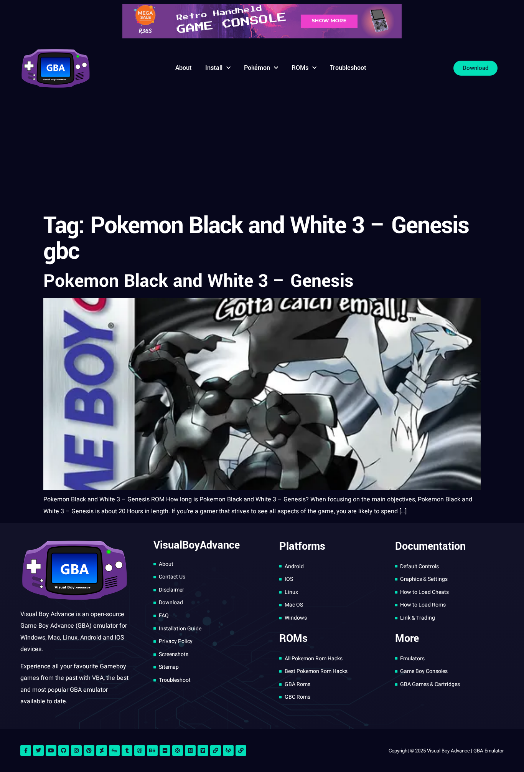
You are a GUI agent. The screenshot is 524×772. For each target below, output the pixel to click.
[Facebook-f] (25, 750)
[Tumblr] (127, 750)
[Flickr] (165, 750)
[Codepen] (177, 750)
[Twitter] (38, 750)
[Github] (63, 750)
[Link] (215, 750)
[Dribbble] (139, 750)
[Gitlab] (228, 750)
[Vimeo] (203, 750)
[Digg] (114, 750)
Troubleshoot (348, 67)
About (183, 67)
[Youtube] (51, 750)
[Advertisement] (262, 151)
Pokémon (257, 67)
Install (213, 67)
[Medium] (190, 750)
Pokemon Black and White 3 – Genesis (198, 281)
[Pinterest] (89, 750)
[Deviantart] (101, 750)
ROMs (300, 67)
